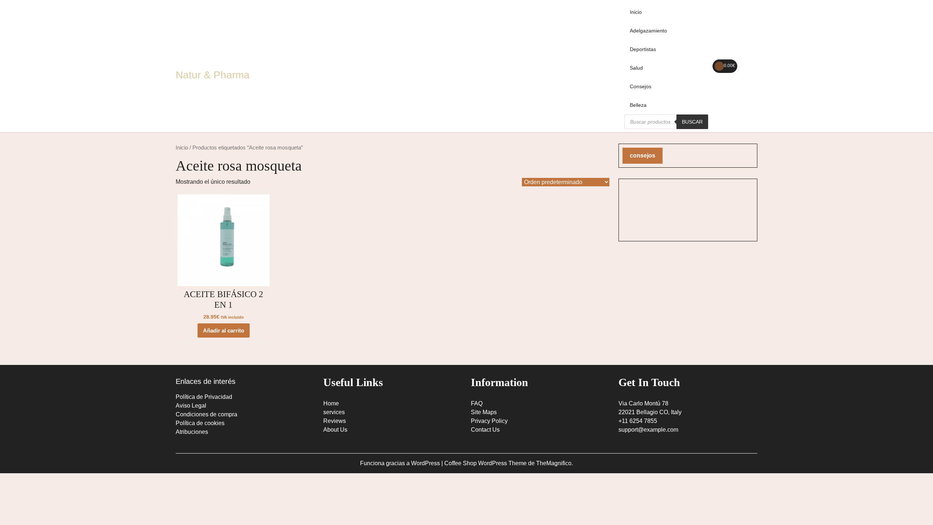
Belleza (638, 105)
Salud (636, 68)
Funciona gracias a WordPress (400, 463)
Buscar (692, 122)
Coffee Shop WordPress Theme (486, 463)
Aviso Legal (191, 405)
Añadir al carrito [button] (223, 330)
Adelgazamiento (648, 31)
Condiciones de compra (206, 414)
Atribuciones (192, 432)
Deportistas (643, 49)
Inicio (636, 12)
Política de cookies (200, 423)
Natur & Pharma (213, 75)
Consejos (640, 86)
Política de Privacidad (204, 397)
